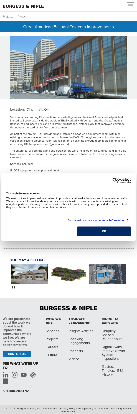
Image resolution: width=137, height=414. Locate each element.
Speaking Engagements (79, 341)
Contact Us (17, 353)
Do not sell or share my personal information (95, 220)
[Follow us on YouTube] (24, 375)
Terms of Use (50, 408)
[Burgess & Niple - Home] (23, 5)
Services (52, 331)
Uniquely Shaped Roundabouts (112, 335)
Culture (51, 355)
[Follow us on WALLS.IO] (33, 375)
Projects (8, 16)
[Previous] (7, 274)
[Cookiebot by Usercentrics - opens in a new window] (115, 180)
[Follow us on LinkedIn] (5, 375)
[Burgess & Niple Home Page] (68, 307)
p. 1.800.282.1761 (16, 391)
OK (104, 231)
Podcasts (75, 351)
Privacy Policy (67, 408)
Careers (52, 347)
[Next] (129, 274)
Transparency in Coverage (93, 408)
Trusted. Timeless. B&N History (113, 370)
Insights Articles (80, 331)
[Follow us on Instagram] (14, 375)
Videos (73, 359)
